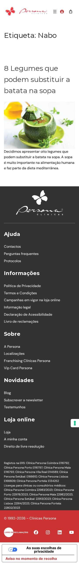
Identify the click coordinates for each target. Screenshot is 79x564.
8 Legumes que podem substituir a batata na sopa (37, 79)
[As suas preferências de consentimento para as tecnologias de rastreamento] (75, 423)
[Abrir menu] (54, 11)
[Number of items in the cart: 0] (70, 11)
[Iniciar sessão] (61, 11)
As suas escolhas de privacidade (43, 550)
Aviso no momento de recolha (31, 558)
